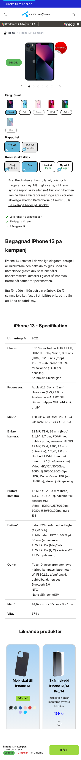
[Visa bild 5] (47, 86)
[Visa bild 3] (38, 86)
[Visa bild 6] (52, 86)
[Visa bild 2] (34, 86)
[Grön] (15, 707)
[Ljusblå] (25, 712)
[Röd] (30, 707)
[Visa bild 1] (29, 86)
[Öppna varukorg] (73, 14)
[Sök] (5, 14)
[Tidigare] (21, 86)
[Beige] (34, 707)
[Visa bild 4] (43, 86)
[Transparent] (59, 723)
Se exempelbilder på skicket (28, 205)
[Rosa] (25, 707)
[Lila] (20, 712)
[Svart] (11, 707)
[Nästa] (60, 86)
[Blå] (20, 707)
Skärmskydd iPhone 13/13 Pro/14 (59, 685)
